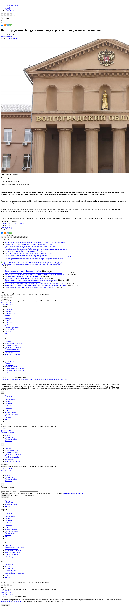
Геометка (8, 342)
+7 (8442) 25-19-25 (7, 428)
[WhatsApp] (10, 25)
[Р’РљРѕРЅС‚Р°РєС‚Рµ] (2, 25)
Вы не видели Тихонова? (13, 347)
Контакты (8, 374)
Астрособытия (10, 329)
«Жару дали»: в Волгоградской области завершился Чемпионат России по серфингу (34, 273)
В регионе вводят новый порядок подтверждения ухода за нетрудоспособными (32, 246)
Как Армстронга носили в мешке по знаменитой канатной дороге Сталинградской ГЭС (31, 264)
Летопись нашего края (12, 351)
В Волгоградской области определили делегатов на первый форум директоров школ (34, 259)
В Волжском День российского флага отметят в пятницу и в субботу (28, 244)
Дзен (14, 223)
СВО (6, 335)
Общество (8, 322)
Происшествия (10, 313)
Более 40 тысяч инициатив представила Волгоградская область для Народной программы (36, 285)
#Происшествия (6, 37)
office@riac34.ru (6, 302)
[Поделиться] (1, 22)
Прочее (7, 320)
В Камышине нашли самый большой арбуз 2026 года (23, 282)
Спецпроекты (9, 7)
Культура (8, 319)
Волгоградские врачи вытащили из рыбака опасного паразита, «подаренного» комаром (35, 274)
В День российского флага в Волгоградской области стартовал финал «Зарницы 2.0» (34, 283)
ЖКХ (7, 333)
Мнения (7, 315)
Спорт (7, 324)
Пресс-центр (9, 10)
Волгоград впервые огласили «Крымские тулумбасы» (23, 271)
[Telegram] (7, 25)
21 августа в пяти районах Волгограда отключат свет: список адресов (29, 248)
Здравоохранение (11, 326)
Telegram (21, 223)
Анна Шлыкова (11, 38)
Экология (8, 331)
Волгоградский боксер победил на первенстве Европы (24, 278)
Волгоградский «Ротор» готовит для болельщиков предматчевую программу (31, 280)
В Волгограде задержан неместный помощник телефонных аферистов (29, 287)
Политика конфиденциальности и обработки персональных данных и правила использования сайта (35, 379)
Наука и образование (12, 328)
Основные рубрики (11, 5)
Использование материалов (14, 370)
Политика (8, 309)
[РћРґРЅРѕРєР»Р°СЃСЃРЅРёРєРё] (5, 25)
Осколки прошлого (11, 345)
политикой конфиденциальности (12, 601)
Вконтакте (7, 223)
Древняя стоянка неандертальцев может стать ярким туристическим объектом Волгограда (36, 250)
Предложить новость (8, 304)
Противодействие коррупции (15, 368)
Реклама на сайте (11, 366)
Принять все (5, 605)
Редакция (8, 9)
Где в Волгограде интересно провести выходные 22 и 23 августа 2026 (29, 253)
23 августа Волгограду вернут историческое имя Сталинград (26, 251)
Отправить (5, 497)
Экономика (9, 317)
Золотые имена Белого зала (14, 343)
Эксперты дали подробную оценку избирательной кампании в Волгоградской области (35, 242)
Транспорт (8, 311)
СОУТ (7, 372)
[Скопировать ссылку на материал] (1, 20)
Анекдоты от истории (12, 349)
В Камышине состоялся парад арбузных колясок (21, 276)
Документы (9, 365)
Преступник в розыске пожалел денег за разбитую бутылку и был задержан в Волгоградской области (40, 257)
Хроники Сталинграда (12, 354)
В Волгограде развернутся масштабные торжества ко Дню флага (27, 255)
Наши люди (9, 352)
